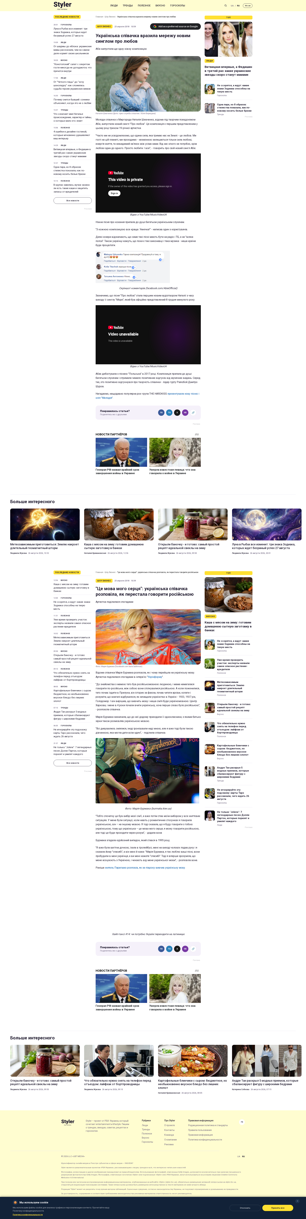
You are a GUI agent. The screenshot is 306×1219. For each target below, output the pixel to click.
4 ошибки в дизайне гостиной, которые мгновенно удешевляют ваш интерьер (72, 135)
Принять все (277, 1208)
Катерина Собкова (240, 1089)
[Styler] (63, 5)
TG (169, 412)
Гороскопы (177, 5)
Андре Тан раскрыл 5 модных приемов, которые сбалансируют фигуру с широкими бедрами (72, 715)
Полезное (144, 5)
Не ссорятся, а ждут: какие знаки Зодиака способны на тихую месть (233, 88)
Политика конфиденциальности (205, 1139)
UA (232, 5)
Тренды (128, 5)
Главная (99, 17)
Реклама (169, 1144)
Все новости (72, 200)
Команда (169, 1135)
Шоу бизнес (110, 17)
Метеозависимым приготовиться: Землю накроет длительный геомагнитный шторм (44, 546)
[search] (226, 5)
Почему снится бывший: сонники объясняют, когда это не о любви (72, 101)
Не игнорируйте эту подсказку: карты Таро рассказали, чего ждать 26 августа (70, 733)
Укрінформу (155, 676)
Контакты (169, 1130)
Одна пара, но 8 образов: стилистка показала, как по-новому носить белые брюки (69, 170)
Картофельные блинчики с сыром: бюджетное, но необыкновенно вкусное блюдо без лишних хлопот (72, 695)
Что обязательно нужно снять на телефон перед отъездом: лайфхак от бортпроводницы (72, 676)
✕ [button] (297, 1201)
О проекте (169, 1125)
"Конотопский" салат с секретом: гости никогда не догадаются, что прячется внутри (73, 68)
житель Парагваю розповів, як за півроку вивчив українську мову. (145, 867)
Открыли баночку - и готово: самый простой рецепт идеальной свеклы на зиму (188, 546)
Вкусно (160, 5)
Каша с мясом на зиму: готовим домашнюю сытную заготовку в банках (114, 546)
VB (185, 412)
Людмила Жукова (18, 553)
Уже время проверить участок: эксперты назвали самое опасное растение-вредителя (72, 623)
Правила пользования (200, 1130)
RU (238, 5)
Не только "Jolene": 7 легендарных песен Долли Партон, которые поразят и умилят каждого (72, 751)
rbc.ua (247, 6)
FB (161, 412)
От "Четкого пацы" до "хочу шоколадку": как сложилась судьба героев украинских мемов (72, 85)
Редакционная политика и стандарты (208, 1125)
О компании (170, 1139)
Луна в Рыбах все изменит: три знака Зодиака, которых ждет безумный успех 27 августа (70, 32)
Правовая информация (200, 1135)
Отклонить (245, 1208)
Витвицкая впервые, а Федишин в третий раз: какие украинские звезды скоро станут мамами (72, 153)
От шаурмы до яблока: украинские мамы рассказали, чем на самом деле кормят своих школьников (73, 50)
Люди (114, 5)
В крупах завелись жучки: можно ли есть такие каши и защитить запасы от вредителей (72, 188)
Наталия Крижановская (95, 553)
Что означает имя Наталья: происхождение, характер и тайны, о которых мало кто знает (73, 117)
